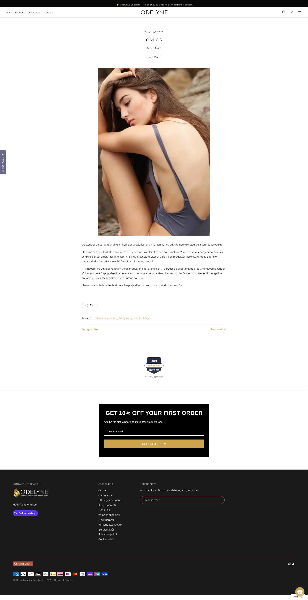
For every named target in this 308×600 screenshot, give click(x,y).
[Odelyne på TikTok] (293, 564)
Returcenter (35, 12)
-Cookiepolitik (106, 539)
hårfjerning (126, 318)
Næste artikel (218, 329)
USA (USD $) (22, 563)
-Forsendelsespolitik (110, 525)
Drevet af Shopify (63, 580)
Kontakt (48, 12)
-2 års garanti (106, 520)
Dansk (295, 596)
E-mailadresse (150, 496)
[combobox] (298, 597)
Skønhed (100, 318)
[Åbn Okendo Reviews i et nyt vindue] (154, 376)
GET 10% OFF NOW (154, 444)
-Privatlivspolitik (107, 534)
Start (8, 12)
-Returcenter (105, 495)
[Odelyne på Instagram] (289, 564)
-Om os (102, 490)
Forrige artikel (90, 329)
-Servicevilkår (106, 529)
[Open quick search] (284, 12)
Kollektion (20, 12)
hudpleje (144, 318)
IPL (136, 318)
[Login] (291, 12)
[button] (299, 591)
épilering (112, 318)
